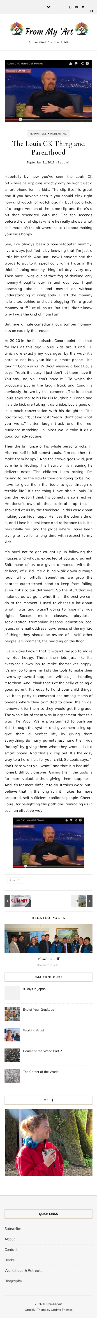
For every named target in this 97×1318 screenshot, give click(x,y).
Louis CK (15, 880)
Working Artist (33, 1030)
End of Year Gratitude (38, 1010)
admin (66, 162)
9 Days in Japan (34, 989)
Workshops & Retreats (23, 1270)
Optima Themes (61, 1309)
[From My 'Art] (48, 30)
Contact (11, 1249)
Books (10, 1260)
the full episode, (39, 340)
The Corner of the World (40, 1072)
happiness (38, 133)
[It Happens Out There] (82, 901)
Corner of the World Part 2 (42, 1051)
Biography (13, 1281)
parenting (58, 133)
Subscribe (13, 1228)
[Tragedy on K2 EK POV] (15, 901)
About (10, 1239)
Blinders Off (48, 958)
